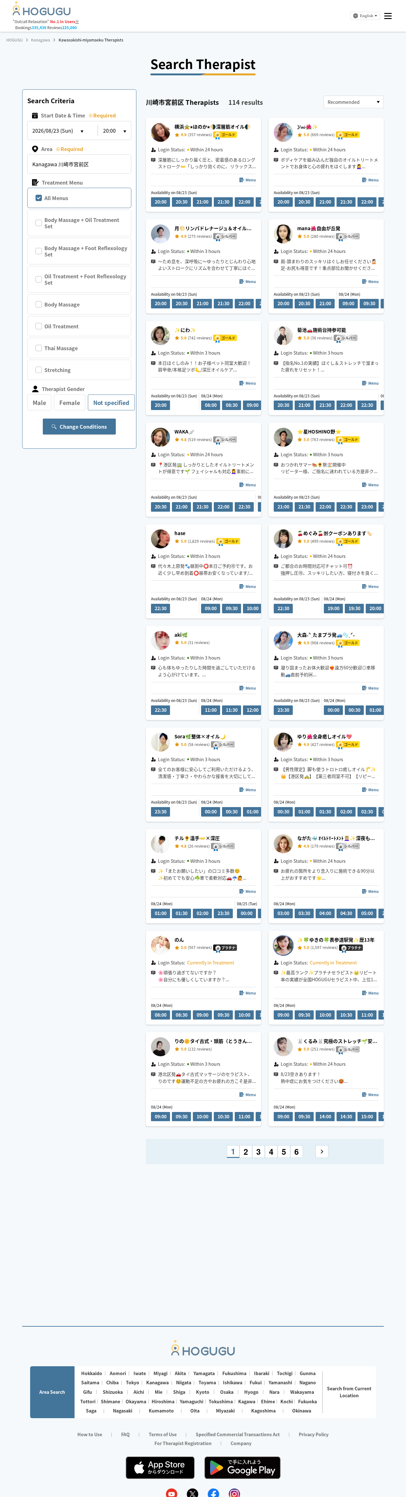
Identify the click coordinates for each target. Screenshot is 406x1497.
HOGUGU (14, 40)
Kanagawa (40, 40)
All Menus (56, 198)
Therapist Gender (63, 389)
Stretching (57, 370)
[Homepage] (41, 13)
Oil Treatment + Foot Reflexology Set (85, 279)
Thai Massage (61, 348)
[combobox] (354, 102)
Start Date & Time (78, 115)
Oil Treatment (61, 326)
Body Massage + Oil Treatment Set (81, 223)
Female (69, 402)
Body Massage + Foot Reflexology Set (85, 251)
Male (39, 402)
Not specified (111, 402)
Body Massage (62, 304)
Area (62, 149)
